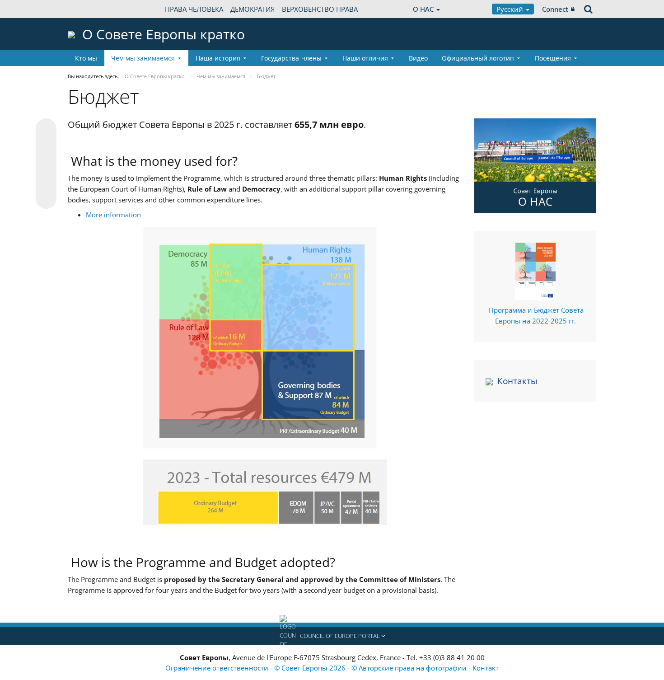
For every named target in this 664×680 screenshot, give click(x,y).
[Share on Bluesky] (46, 129)
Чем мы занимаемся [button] (143, 58)
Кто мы (86, 58)
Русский (510, 9)
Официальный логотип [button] (478, 58)
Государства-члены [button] (291, 58)
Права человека (194, 9)
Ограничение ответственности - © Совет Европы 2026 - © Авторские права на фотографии (316, 667)
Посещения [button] (553, 58)
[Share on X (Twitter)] (46, 147)
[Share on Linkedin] (46, 181)
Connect (555, 9)
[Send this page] (46, 198)
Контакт (485, 667)
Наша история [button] (218, 58)
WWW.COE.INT (90, 9)
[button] (332, 636)
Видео (418, 58)
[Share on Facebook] (46, 164)
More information (113, 214)
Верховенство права (320, 9)
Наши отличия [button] (365, 58)
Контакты (517, 381)
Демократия (252, 9)
